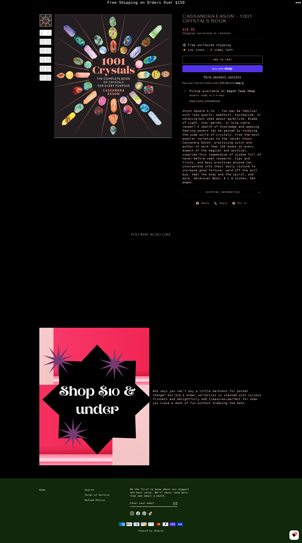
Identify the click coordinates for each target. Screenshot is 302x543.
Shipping (188, 33)
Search (89, 489)
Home (42, 489)
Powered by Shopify (151, 531)
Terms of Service (97, 495)
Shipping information (223, 192)
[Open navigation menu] (298, 3)
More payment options (222, 77)
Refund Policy (95, 500)
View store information (204, 101)
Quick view (66, 293)
